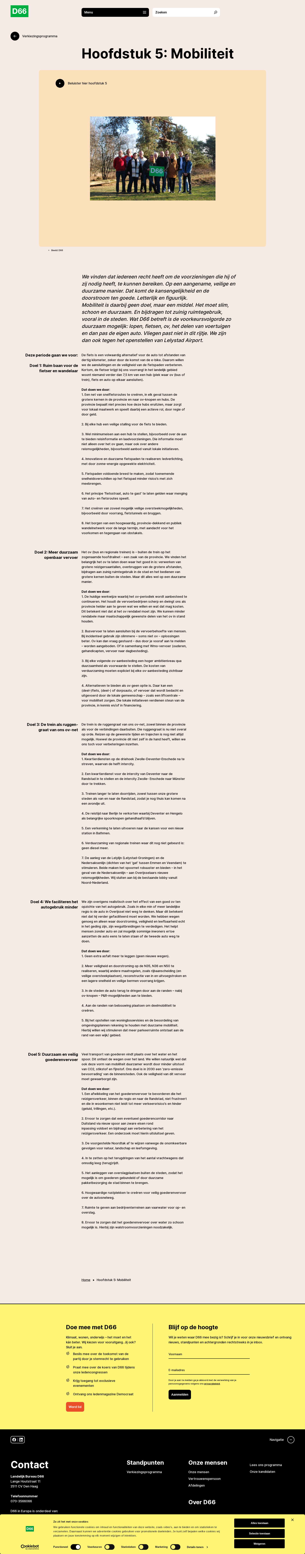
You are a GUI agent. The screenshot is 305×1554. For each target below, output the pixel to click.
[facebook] (14, 1440)
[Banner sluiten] (292, 1520)
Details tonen (195, 1547)
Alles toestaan (259, 1523)
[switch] (109, 1547)
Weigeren (259, 1543)
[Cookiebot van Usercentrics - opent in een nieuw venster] (29, 1547)
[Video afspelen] (60, 83)
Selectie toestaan (259, 1533)
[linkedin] (21, 1440)
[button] (117, 12)
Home (86, 1280)
